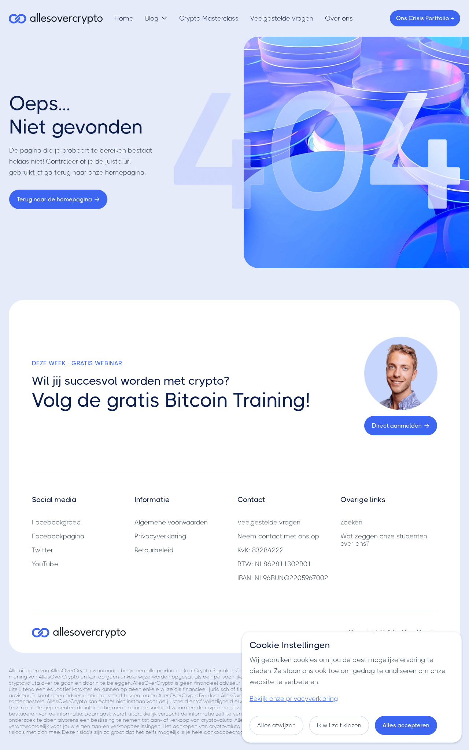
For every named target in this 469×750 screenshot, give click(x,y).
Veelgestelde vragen (281, 18)
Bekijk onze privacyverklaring (294, 698)
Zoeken (351, 522)
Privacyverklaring (160, 536)
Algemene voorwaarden (171, 522)
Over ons (339, 18)
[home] (56, 18)
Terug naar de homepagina (58, 199)
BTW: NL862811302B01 (274, 564)
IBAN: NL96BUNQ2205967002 (282, 578)
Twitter (42, 550)
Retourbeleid (153, 550)
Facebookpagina (58, 536)
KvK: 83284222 (260, 550)
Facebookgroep (56, 522)
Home (123, 18)
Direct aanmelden (400, 425)
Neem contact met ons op (278, 536)
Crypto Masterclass (209, 18)
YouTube (45, 564)
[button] (156, 18)
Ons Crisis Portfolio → (425, 18)
